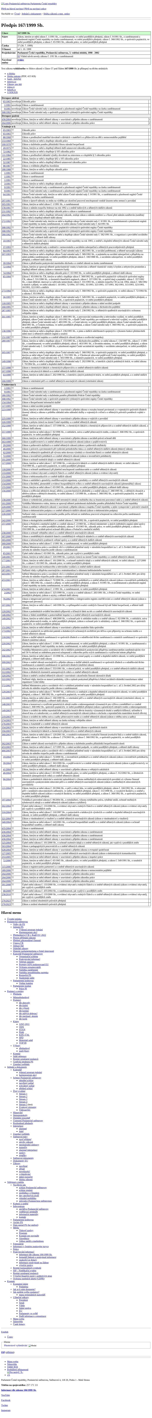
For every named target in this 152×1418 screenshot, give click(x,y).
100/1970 (6, 144)
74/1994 (7, 273)
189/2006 (6, 870)
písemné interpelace (28, 1150)
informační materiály (28, 1214)
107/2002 (6, 605)
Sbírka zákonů (26, 1179)
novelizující (24, 1171)
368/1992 (6, 112)
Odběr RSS (12, 1367)
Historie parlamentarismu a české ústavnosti (33, 951)
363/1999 (6, 441)
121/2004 (6, 788)
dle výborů (24, 1008)
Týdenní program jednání (31, 929)
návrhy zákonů (26, 1142)
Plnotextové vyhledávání (15, 1345)
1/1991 (7, 105)
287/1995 (6, 310)
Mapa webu (18, 1319)
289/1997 (6, 341)
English (4, 1332)
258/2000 (6, 533)
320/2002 (6, 675)
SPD (21, 1037)
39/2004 (7, 763)
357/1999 (6, 432)
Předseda (17, 994)
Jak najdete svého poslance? (26, 1292)
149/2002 (6, 618)
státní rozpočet (26, 1177)
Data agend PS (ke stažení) (25, 1225)
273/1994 (6, 291)
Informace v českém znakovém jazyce (31, 1246)
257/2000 (6, 524)
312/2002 (6, 672)
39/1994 (7, 263)
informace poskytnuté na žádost (34, 1262)
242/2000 (6, 520)
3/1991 (7, 183)
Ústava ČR (18, 943)
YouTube (5, 1395)
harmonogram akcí (28, 1075)
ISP (3, 1352)
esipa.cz (11, 87)
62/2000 (7, 452)
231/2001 (6, 566)
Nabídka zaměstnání (28, 970)
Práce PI (23, 988)
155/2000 (6, 487)
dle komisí (24, 1011)
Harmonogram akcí (28, 932)
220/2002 (6, 643)
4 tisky (21, 60)
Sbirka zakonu (14, 76)
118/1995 (6, 303)
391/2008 (6, 884)
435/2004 (6, 828)
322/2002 (6, 679)
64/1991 (7, 194)
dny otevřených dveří (29, 1195)
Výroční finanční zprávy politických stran (32, 1276)
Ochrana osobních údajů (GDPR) (29, 1278)
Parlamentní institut (22, 986)
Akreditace (24, 1238)
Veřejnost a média (15, 1182)
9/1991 (7, 108)
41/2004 (7, 769)
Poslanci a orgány (15, 991)
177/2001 (6, 560)
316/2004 (6, 812)
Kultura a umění (20, 1203)
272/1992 (6, 221)
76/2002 (7, 599)
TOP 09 (22, 1043)
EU (20, 1311)
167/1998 (6, 371)
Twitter (4, 1405)
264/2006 (6, 123)
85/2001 (7, 553)
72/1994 (7, 266)
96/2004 (7, 779)
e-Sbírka (11, 73)
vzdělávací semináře (28, 1211)
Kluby (16, 1021)
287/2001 (6, 570)
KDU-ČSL (24, 1035)
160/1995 (6, 307)
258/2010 (6, 894)
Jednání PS (18, 927)
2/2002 (7, 592)
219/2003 (6, 716)
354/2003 (6, 727)
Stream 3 (23, 1099)
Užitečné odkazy (21, 1297)
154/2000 (6, 483)
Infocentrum (18, 1206)
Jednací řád (18, 945)
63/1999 (7, 375)
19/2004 (7, 757)
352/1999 (6, 425)
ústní (21, 1131)
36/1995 (7, 297)
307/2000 (6, 536)
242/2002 (6, 650)
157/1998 (6, 367)
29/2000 (7, 445)
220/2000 (6, 507)
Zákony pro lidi (14, 84)
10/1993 (7, 241)
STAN (22, 1029)
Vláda (22, 1305)
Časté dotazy (19, 1324)
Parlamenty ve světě (28, 1313)
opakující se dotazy (28, 1260)
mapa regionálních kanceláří (32, 1294)
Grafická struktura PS (23, 1061)
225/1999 (6, 418)
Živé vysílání (19, 1091)
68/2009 (7, 891)
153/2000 (6, 480)
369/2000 (6, 543)
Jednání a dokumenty (32, 13)
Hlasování (18, 1112)
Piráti (21, 1032)
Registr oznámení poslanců (25, 1059)
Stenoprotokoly (20, 1115)
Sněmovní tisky (20, 1136)
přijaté (22, 1169)
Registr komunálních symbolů (27, 1268)
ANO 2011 (24, 1024)
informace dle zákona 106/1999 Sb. (35, 1254)
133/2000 (6, 473)
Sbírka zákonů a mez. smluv (56, 13)
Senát (21, 1302)
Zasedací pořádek (21, 1064)
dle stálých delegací (28, 1013)
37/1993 (7, 247)
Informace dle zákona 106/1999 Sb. (18, 1390)
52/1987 (7, 162)
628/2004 (6, 850)
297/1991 (6, 200)
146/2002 (6, 615)
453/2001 (6, 580)
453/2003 (6, 747)
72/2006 (7, 860)
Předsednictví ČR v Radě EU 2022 (29, 935)
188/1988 (6, 169)
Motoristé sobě (26, 1040)
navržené (23, 1166)
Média (16, 1227)
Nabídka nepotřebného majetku (33, 972)
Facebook (5, 1400)
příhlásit (10, 1352)
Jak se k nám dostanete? (24, 1289)
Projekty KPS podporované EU (34, 964)
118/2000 (6, 469)
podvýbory (24, 1051)
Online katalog (26, 983)
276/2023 (6, 900)
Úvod (17, 13)
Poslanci (17, 1000)
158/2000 (6, 500)
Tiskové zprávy (26, 1230)
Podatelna (23, 1286)
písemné (23, 1128)
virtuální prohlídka (27, 1198)
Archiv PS (18, 1222)
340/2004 (6, 822)
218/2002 (6, 637)
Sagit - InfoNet (14, 79)
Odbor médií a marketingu (31, 1241)
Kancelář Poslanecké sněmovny (28, 954)
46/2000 (7, 449)
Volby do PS (19, 924)
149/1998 (6, 361)
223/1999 (6, 409)
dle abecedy (24, 1002)
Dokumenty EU (20, 1161)
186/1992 (6, 395)
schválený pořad (26, 1086)
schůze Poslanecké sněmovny (33, 1187)
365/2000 (6, 540)
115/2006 (6, 866)
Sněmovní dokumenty (23, 1158)
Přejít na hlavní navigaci (12, 8)
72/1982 (7, 151)
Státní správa (25, 1308)
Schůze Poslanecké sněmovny (27, 1077)
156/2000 (6, 491)
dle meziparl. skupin (28, 1016)
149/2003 (6, 710)
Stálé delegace (19, 1056)
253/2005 (6, 857)
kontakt (22, 1217)
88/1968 (7, 137)
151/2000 (6, 476)
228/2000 (6, 514)
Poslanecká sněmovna (17, 921)
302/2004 (6, 806)
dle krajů (23, 1019)
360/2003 (6, 734)
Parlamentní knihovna (23, 980)
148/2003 (6, 704)
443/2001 (6, 574)
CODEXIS (12, 92)
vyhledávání (24, 1174)
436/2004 (6, 119)
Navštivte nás (19, 1185)
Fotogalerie (18, 1244)
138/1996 (6, 331)
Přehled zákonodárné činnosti (27, 940)
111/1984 (6, 155)
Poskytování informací (29, 959)
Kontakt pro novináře (29, 1236)
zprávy (22, 1152)
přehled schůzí (26, 1088)
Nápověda (18, 1321)
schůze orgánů (26, 1190)
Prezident (23, 1300)
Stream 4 (23, 1102)
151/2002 (6, 627)
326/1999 (6, 422)
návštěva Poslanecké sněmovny (34, 1209)
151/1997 (6, 337)
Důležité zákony (20, 948)
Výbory (16, 1045)
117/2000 (6, 463)
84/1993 (7, 250)
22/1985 (7, 158)
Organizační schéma (28, 956)
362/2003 (6, 743)
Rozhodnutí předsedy (23, 1123)
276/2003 (6, 724)
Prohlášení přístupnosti (17, 1369)
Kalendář (17, 1069)
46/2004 (7, 773)
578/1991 (6, 208)
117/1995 (6, 406)
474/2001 (6, 589)
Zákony (16, 1163)
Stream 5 (23, 1104)
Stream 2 (23, 1096)
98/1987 (7, 166)
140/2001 (6, 557)
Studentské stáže (26, 978)
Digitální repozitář (21, 1118)
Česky (10, 1337)
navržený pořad (26, 1083)
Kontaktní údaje (20, 1284)
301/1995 (6, 316)
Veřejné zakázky (26, 962)
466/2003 (6, 750)
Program (23, 1233)
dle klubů (23, 1005)
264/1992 (6, 215)
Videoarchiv (24, 1110)
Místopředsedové (21, 997)
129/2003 (6, 691)
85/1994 (7, 276)
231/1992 (6, 211)
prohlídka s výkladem (29, 1193)
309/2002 (6, 662)
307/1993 (6, 254)
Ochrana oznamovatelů (30, 967)
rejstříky (23, 1155)
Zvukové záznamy (27, 1107)
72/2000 (7, 456)
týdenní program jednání (30, 1072)
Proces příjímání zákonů (24, 937)
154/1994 (6, 402)
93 (19, 56)
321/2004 (6, 818)
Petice (16, 1249)
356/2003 (6, 731)
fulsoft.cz (11, 89)
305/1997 (6, 352)
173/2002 (6, 631)
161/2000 (6, 503)
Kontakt (11, 1281)
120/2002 (6, 611)
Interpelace (18, 1126)
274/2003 (6, 720)
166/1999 (6, 381)
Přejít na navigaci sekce (35, 8)
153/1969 (6, 141)
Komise (16, 1053)
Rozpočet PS (25, 975)
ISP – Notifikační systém (24, 1270)
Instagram (5, 1410)
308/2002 (6, 656)
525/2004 (6, 842)
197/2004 (6, 800)
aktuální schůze (26, 1080)
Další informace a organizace (32, 1316)
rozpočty (23, 1147)
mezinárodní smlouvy (29, 1144)
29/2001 (7, 547)
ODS (21, 1027)
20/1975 (7, 148)
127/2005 (6, 853)
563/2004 (6, 846)
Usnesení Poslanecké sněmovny (28, 1120)
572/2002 (6, 685)
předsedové (24, 1048)
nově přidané (25, 1139)
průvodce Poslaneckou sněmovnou (35, 1201)
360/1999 (6, 438)
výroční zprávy (26, 1265)
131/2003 (6, 698)
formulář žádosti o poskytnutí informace (37, 1257)
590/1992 (6, 234)
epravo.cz (11, 81)
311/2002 (6, 668)
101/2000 (6, 459)
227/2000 (6, 510)
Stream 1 (23, 1094)
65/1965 (7, 101)
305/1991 (6, 204)
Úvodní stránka (14, 919)
